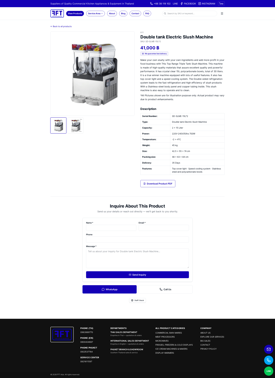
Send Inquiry (139, 274)
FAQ (147, 13)
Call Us (167, 289)
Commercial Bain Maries (168, 333)
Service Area (94, 13)
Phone (89, 234)
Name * (89, 222)
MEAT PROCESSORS (165, 337)
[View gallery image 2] (75, 125)
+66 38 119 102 (162, 3)
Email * (142, 222)
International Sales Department (129, 341)
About (112, 13)
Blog (123, 13)
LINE (175, 3)
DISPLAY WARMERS (164, 353)
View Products (75, 13)
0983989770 (86, 332)
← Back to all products (61, 26)
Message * (91, 246)
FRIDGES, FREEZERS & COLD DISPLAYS (174, 345)
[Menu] (222, 13)
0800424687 (86, 342)
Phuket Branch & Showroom (126, 349)
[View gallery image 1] (58, 125)
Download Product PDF (159, 183)
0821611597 (86, 361)
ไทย (221, 3)
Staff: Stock (139, 300)
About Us (205, 333)
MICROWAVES (162, 341)
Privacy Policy (208, 349)
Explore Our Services (212, 337)
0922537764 (86, 351)
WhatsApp (111, 289)
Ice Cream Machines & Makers (171, 349)
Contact (135, 13)
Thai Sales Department (123, 332)
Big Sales (205, 341)
